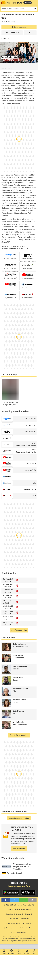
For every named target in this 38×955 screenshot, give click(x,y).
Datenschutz (24, 919)
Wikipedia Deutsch (14, 873)
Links (22, 928)
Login (34, 953)
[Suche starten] (35, 9)
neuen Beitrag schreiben (19, 818)
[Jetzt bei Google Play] (11, 892)
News (3, 953)
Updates (10, 909)
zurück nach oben (19, 932)
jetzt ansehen (20, 27)
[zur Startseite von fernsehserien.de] (3, 2)
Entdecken (11, 953)
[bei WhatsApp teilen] (23, 900)
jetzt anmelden (19, 848)
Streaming (19, 953)
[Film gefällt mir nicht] (30, 32)
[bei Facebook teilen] (5, 900)
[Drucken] (32, 900)
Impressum (14, 919)
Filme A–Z (28, 914)
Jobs (29, 923)
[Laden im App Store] (28, 892)
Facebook (29, 928)
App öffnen (27, 2)
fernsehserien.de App (19, 886)
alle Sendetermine (19, 630)
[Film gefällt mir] (12, 32)
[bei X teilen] (14, 900)
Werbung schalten (12, 928)
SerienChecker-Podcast (23, 909)
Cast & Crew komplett (19, 735)
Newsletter (10, 914)
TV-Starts (26, 953)
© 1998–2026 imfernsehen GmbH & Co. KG (19, 905)
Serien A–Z (19, 914)
